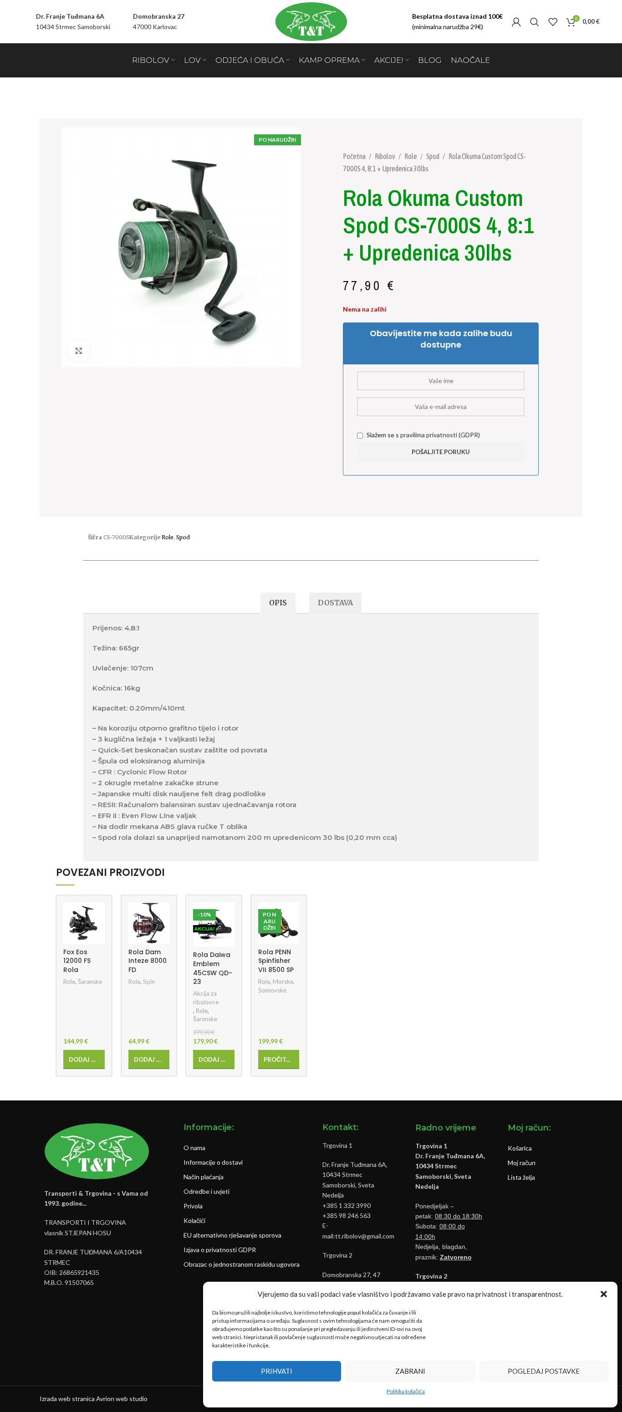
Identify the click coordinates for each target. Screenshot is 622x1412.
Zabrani (410, 1371)
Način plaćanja (204, 1177)
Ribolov (385, 156)
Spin (149, 981)
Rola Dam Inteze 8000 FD (147, 960)
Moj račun (521, 1162)
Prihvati (276, 1371)
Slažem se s (422, 435)
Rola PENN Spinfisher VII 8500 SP (276, 960)
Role (411, 156)
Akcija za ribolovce (206, 998)
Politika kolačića (406, 1391)
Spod (433, 156)
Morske (283, 981)
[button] (603, 1294)
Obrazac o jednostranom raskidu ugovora (242, 1264)
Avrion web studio (122, 1398)
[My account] (516, 22)
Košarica (520, 1148)
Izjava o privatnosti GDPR (220, 1249)
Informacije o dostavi (213, 1162)
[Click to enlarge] (78, 350)
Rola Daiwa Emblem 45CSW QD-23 (212, 968)
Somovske (272, 990)
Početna (355, 156)
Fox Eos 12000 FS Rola (77, 960)
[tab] (278, 603)
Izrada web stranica (67, 1398)
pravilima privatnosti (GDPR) (440, 435)
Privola (193, 1206)
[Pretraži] (534, 22)
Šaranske (90, 981)
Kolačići (194, 1220)
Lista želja (521, 1177)
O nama (194, 1147)
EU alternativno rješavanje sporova (232, 1235)
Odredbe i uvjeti (206, 1191)
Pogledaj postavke (544, 1371)
